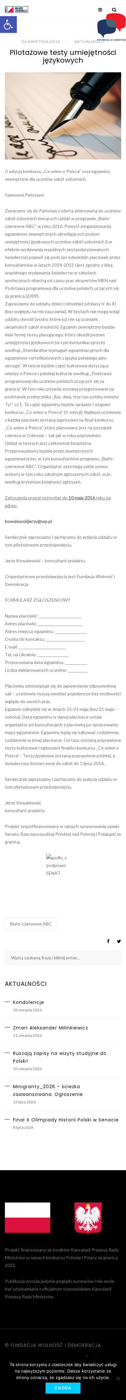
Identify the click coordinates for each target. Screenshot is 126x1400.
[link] (8, 24)
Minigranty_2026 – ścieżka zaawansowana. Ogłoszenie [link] (48, 1090)
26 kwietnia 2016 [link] (41, 41)
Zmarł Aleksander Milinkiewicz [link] (50, 1028)
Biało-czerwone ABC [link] (31, 923)
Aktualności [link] (89, 41)
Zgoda (63, 1388)
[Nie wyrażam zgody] (118, 1378)
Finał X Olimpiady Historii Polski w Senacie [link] (66, 1120)
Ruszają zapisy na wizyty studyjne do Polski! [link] (60, 1057)
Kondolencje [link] (28, 1002)
